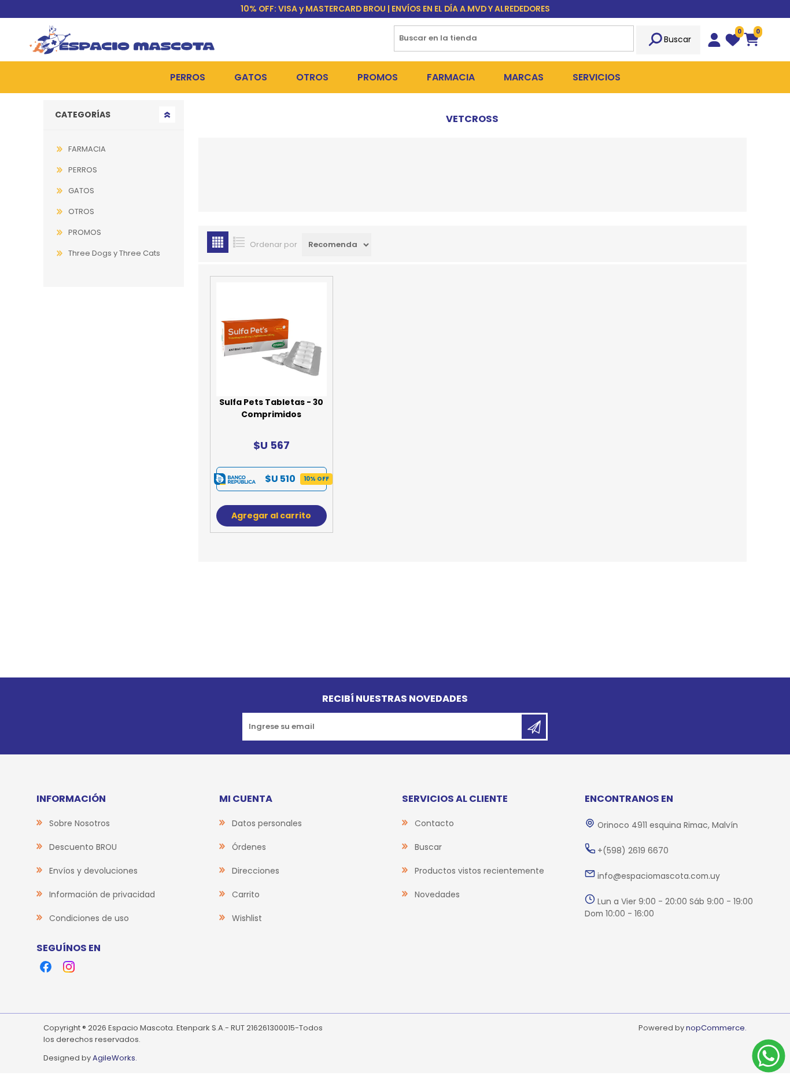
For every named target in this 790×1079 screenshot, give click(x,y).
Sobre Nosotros (79, 823)
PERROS (82, 169)
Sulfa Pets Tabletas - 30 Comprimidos (271, 408)
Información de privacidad (102, 894)
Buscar (677, 39)
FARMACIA (87, 148)
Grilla (217, 242)
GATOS (81, 190)
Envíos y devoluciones (93, 871)
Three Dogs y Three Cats (114, 253)
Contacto (434, 823)
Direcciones (255, 871)
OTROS (81, 211)
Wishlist (247, 918)
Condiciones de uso (89, 918)
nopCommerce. (716, 1027)
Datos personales (267, 823)
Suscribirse (534, 727)
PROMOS (84, 232)
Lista (239, 242)
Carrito (246, 894)
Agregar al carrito (271, 515)
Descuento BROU (83, 847)
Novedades (437, 894)
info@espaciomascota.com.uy (658, 876)
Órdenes (249, 847)
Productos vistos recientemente (479, 871)
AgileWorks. (115, 1057)
